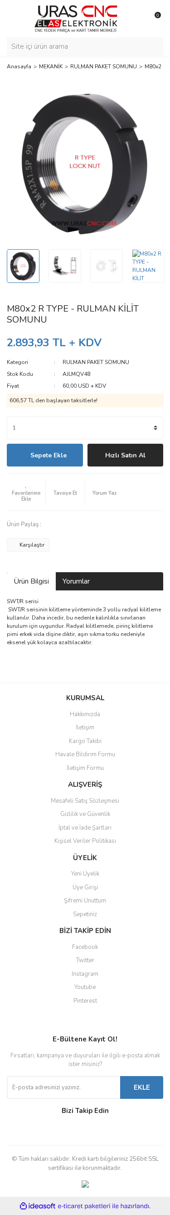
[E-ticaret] (84, 1206)
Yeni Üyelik (85, 874)
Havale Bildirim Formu (85, 754)
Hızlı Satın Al (125, 455)
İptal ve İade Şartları (85, 828)
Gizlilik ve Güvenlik (85, 814)
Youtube (85, 987)
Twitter (85, 960)
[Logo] (76, 18)
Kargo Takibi (85, 741)
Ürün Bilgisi (31, 581)
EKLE (142, 1087)
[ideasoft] (37, 1206)
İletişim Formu (85, 768)
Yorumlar (76, 581)
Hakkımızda (85, 714)
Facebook (85, 947)
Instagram (85, 974)
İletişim (85, 727)
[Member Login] (136, 19)
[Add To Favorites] (26, 492)
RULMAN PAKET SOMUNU (96, 362)
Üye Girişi (85, 887)
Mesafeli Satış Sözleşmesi (85, 801)
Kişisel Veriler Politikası (85, 841)
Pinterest (85, 1001)
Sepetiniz (85, 914)
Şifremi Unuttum (85, 901)
